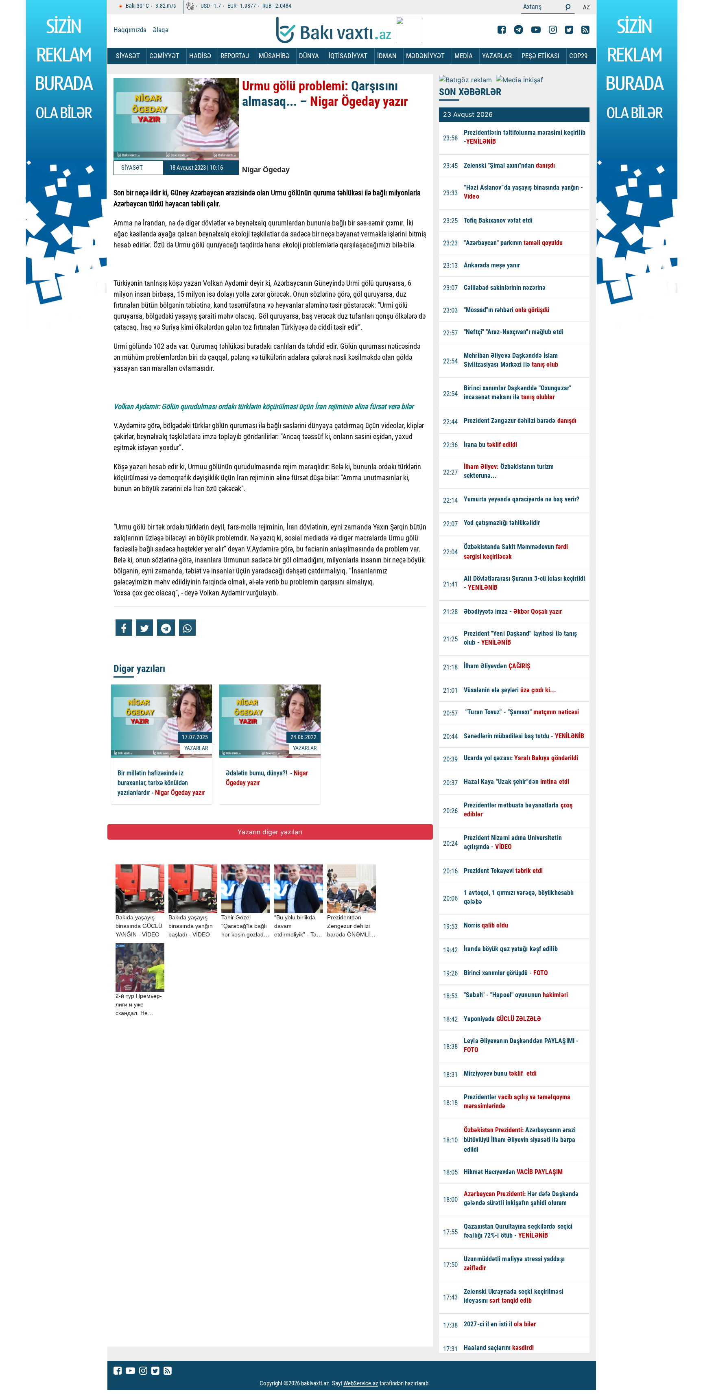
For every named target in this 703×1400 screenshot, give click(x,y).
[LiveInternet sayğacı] (437, 1383)
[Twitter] (569, 29)
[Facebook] (502, 29)
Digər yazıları (139, 668)
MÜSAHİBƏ (274, 56)
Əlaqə (160, 30)
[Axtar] (568, 6)
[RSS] (585, 29)
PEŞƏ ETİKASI (540, 56)
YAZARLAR (497, 56)
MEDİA (463, 56)
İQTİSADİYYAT (348, 56)
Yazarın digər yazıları (270, 832)
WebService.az (360, 1383)
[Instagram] (553, 29)
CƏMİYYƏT (164, 56)
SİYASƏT (128, 56)
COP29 (578, 56)
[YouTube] (536, 29)
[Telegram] (518, 29)
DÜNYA (309, 56)
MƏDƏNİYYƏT (425, 56)
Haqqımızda (130, 30)
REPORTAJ (235, 56)
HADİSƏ (200, 56)
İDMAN (387, 56)
